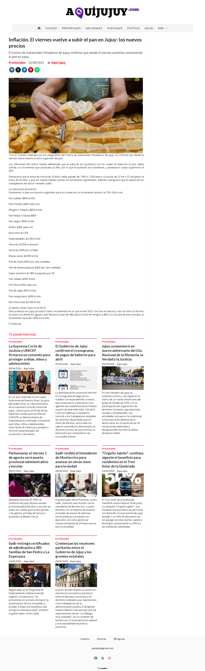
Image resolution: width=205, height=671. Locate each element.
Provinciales (17, 63)
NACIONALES (94, 28)
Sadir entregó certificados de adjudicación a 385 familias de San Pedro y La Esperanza (29, 549)
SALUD (149, 28)
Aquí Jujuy (58, 62)
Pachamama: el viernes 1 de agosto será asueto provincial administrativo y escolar (28, 459)
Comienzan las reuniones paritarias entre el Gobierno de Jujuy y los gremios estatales (75, 549)
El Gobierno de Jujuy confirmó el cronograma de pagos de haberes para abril (75, 352)
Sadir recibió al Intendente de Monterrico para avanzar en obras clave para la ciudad (76, 459)
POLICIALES (114, 28)
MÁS (161, 28)
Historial (101, 638)
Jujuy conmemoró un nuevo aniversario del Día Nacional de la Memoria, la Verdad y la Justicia (122, 352)
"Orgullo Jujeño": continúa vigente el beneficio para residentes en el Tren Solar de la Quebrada (122, 459)
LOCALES (51, 28)
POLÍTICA (133, 28)
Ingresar (120, 638)
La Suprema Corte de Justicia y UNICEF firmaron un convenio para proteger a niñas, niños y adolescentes (29, 354)
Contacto (85, 638)
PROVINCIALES (71, 28)
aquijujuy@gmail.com (102, 648)
